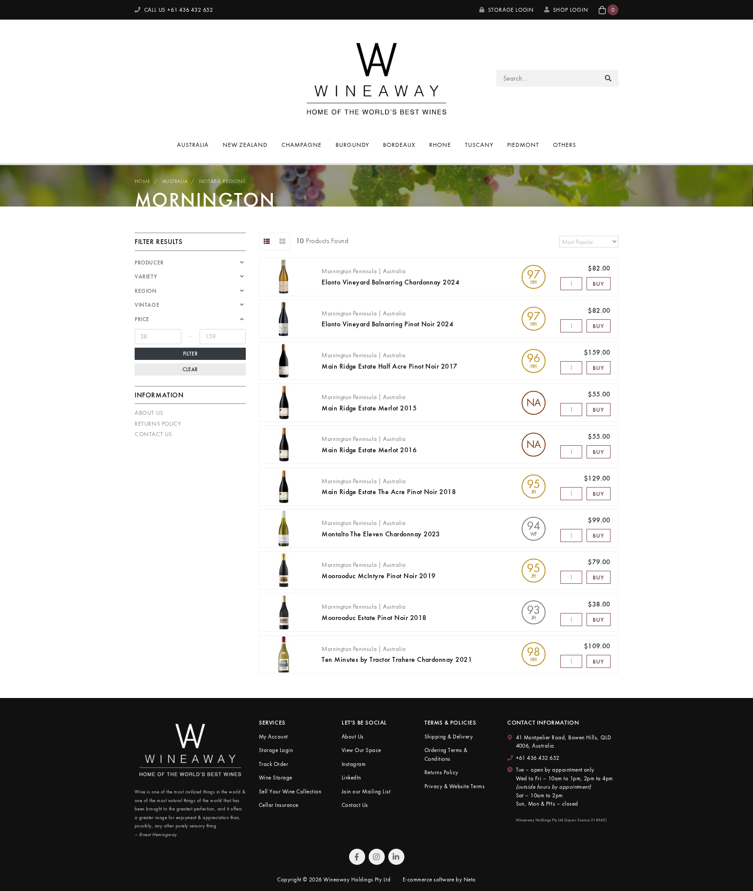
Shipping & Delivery (448, 736)
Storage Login (510, 10)
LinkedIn (351, 777)
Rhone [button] (440, 145)
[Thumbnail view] (283, 242)
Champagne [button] (302, 145)
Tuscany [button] (479, 145)
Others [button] (564, 145)
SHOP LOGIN (570, 10)
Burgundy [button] (353, 145)
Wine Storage (275, 777)
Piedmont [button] (523, 145)
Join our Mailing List (366, 791)
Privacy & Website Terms (454, 786)
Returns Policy (158, 423)
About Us (149, 413)
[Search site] (608, 78)
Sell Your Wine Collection (290, 791)
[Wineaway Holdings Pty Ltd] (376, 77)
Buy (598, 284)
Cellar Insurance (278, 805)
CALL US (177, 10)
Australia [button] (193, 145)
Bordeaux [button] (399, 145)
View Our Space (361, 750)
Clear (190, 369)
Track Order (273, 764)
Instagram (354, 764)
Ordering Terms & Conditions (446, 754)
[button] (608, 9)
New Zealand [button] (245, 145)
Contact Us (153, 434)
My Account (273, 736)
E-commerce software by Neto (439, 879)
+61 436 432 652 (538, 758)
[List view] (267, 242)
